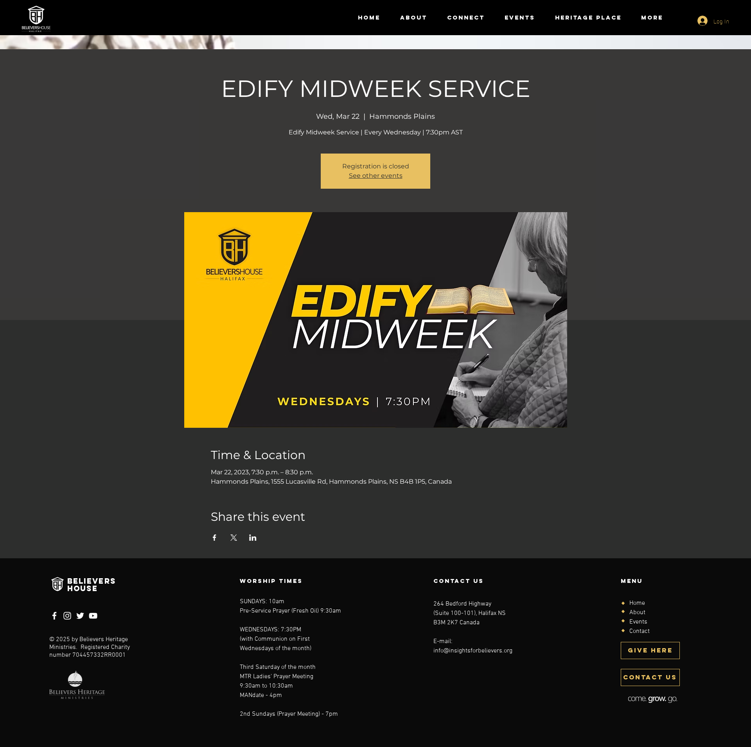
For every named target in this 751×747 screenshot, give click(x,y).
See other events (375, 175)
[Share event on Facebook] (214, 537)
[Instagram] (67, 616)
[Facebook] (54, 616)
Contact (639, 631)
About (637, 613)
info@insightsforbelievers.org (472, 651)
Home (637, 603)
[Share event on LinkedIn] (253, 537)
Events (638, 622)
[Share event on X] (233, 537)
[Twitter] (80, 616)
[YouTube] (93, 616)
